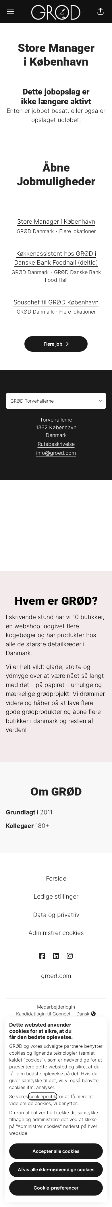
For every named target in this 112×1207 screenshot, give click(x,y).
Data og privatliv (56, 914)
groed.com (56, 975)
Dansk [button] (86, 1014)
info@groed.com (56, 453)
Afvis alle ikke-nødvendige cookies (56, 1169)
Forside (56, 878)
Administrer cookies (56, 932)
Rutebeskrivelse (56, 444)
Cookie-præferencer (56, 1188)
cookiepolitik (42, 1096)
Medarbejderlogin (56, 1007)
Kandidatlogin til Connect (43, 1014)
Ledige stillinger (56, 896)
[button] (100, 11)
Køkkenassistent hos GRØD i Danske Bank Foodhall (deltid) (56, 258)
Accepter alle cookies (56, 1151)
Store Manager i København (56, 221)
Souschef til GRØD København (56, 302)
